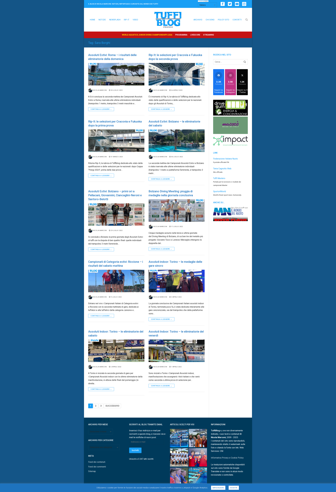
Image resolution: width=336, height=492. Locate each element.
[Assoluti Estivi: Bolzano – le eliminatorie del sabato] (177, 140)
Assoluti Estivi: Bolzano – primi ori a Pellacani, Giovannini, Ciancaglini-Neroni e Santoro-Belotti (115, 195)
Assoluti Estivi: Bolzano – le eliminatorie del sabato (174, 123)
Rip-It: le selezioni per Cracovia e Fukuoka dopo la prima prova (115, 123)
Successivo (112, 406)
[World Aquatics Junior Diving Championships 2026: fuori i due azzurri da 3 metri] (198, 477)
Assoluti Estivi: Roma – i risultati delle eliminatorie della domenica (112, 57)
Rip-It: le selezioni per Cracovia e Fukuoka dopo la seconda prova (175, 57)
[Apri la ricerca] (246, 20)
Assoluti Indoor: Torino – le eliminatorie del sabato (115, 333)
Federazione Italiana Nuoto (225, 158)
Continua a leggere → (101, 109)
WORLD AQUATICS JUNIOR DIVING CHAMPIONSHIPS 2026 (147, 35)
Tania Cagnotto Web (222, 168)
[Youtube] (237, 4)
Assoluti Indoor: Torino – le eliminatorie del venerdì (176, 333)
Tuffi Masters (219, 178)
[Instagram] (244, 4)
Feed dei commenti (97, 466)
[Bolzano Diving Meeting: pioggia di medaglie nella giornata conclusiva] (177, 210)
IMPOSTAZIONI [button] (218, 488)
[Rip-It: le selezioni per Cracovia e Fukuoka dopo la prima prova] (116, 140)
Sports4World (219, 191)
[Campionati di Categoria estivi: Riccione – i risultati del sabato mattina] (116, 281)
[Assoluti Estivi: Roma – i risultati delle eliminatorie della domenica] (116, 74)
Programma (181, 35)
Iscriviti (135, 450)
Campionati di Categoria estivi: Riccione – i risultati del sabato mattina (115, 263)
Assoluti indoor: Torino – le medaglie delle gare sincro (175, 263)
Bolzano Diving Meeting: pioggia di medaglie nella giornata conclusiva (171, 193)
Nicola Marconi (100, 90)
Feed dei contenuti (96, 462)
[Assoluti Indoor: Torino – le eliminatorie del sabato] (116, 351)
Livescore (195, 35)
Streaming (208, 35)
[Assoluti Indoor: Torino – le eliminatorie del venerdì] (177, 351)
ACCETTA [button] (233, 488)
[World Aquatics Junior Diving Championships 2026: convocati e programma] (179, 458)
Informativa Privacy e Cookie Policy (227, 458)
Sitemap (92, 471)
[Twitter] (230, 4)
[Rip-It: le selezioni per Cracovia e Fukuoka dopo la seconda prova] (177, 74)
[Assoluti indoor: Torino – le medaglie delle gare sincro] (177, 281)
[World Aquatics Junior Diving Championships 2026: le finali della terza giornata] (179, 477)
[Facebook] (223, 4)
